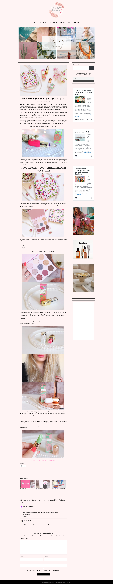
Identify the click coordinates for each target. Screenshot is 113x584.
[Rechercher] (91, 68)
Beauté (36, 22)
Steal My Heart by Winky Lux (59, 312)
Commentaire (24, 538)
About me (76, 22)
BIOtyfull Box (23, 488)
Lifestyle (68, 22)
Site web (22, 563)
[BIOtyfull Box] (27, 484)
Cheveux (55, 22)
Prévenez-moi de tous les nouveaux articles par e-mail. (43, 570)
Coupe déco (83, 276)
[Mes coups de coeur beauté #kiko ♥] (43, 484)
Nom (21, 556)
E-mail (46, 556)
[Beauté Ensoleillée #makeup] (59, 484)
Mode (62, 22)
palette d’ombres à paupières (38, 203)
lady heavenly (27, 520)
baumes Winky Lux (44, 126)
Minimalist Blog (60, 582)
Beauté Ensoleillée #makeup (58, 488)
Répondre (25, 516)
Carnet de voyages (45, 22)
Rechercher (76, 64)
